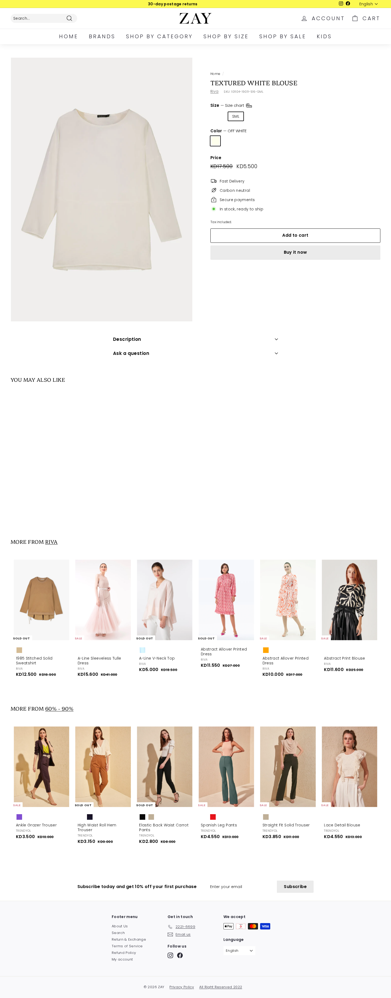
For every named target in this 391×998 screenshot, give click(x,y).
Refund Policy (124, 952)
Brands (102, 36)
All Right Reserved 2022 (220, 986)
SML (235, 116)
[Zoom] (101, 189)
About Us (120, 926)
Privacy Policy (181, 986)
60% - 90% (59, 708)
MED (253, 116)
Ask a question (131, 353)
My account (122, 959)
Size (227, 105)
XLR (288, 116)
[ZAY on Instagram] (170, 955)
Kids (324, 36)
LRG (271, 116)
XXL (304, 116)
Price (216, 157)
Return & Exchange (129, 939)
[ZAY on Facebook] (180, 955)
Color (228, 131)
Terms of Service (127, 946)
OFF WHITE (215, 141)
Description (127, 339)
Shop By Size (226, 36)
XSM (218, 116)
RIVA (51, 541)
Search (118, 932)
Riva (214, 91)
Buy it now (295, 252)
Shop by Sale (282, 36)
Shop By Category (159, 36)
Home (68, 36)
